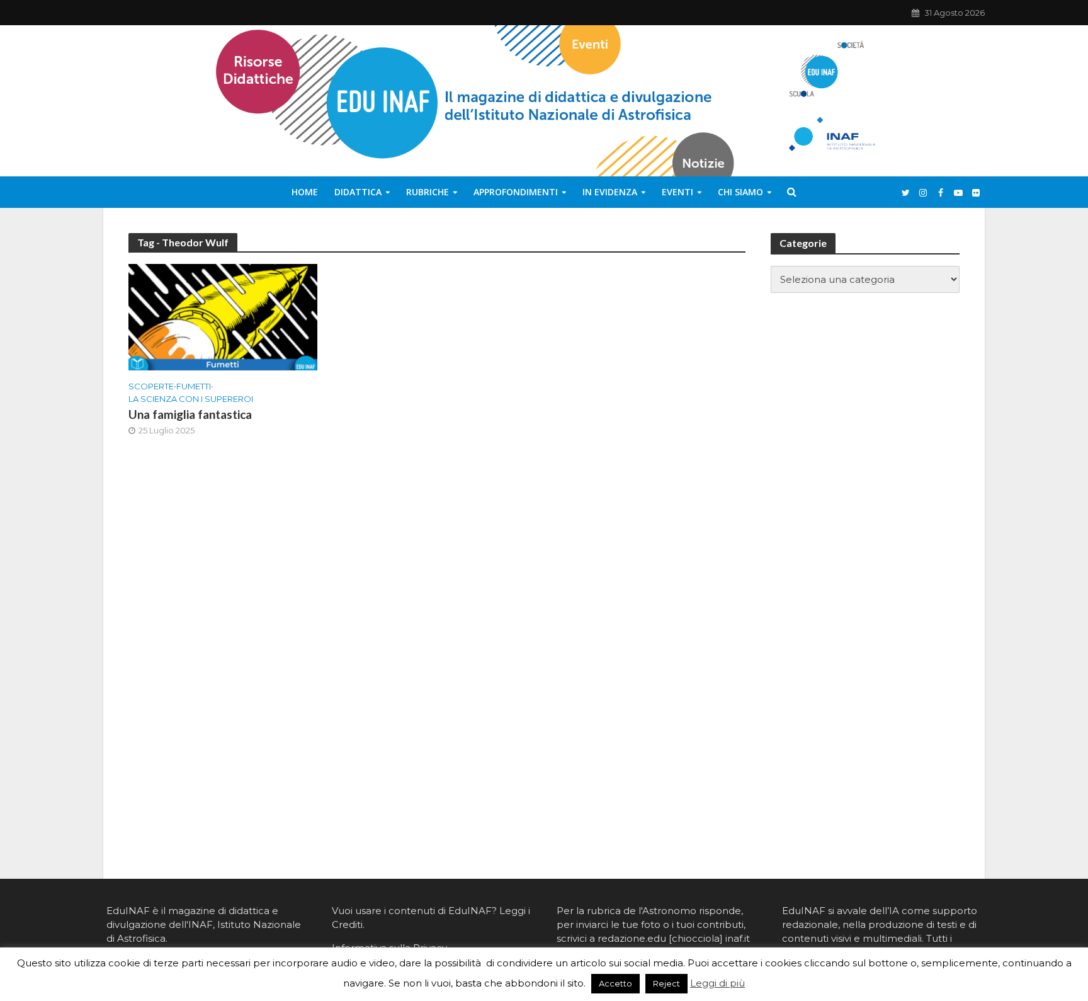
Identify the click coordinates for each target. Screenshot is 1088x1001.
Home (305, 192)
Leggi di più (717, 983)
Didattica (358, 192)
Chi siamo (740, 192)
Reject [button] (666, 983)
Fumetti (193, 386)
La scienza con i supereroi (190, 399)
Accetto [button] (615, 983)
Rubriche (427, 192)
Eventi (677, 192)
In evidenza (609, 192)
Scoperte (151, 386)
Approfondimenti (515, 192)
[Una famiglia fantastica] (222, 317)
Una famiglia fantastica (190, 414)
